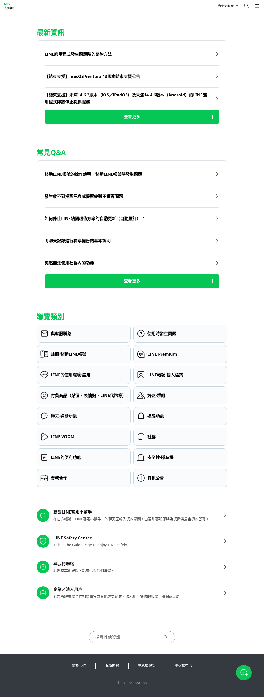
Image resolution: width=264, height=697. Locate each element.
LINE (7, 3)
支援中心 (9, 8)
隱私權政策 (147, 665)
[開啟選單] (257, 6)
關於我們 (79, 665)
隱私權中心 (183, 665)
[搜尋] (246, 6)
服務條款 (112, 665)
